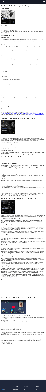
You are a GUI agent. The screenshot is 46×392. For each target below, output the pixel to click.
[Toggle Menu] (44, 2)
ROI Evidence (26, 386)
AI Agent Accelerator (15, 389)
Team (25, 389)
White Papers (37, 386)
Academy (37, 389)
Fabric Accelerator (15, 386)
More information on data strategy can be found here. (9, 277)
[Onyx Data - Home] (2, 1)
